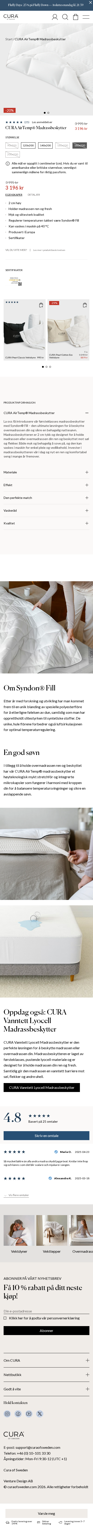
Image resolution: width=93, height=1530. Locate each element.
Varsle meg (46, 1513)
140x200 (45, 145)
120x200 (28, 145)
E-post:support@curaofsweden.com (32, 1447)
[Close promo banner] (90, 2)
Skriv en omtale (46, 1135)
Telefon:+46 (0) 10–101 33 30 (27, 1453)
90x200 (11, 145)
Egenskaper (13, 194)
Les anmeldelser (42, 122)
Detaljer (34, 194)
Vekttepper (52, 1251)
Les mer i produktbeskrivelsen (49, 250)
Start (9, 39)
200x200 (12, 154)
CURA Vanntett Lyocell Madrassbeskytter (41, 1087)
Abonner (46, 1330)
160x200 (62, 145)
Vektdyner (19, 1251)
